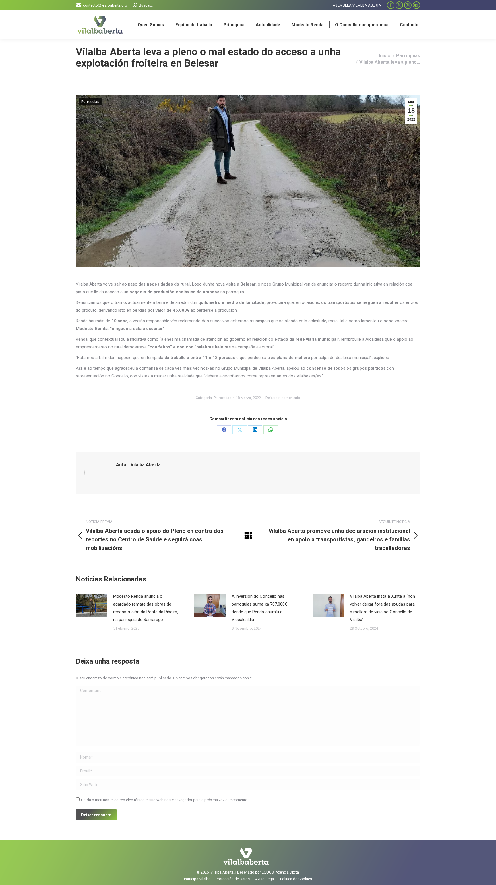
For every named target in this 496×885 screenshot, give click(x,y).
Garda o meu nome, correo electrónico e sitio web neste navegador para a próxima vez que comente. (164, 800)
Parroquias (90, 102)
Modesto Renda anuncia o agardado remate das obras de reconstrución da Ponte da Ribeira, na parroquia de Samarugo (145, 608)
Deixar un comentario (282, 398)
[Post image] (91, 605)
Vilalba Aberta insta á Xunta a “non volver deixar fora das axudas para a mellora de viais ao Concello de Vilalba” (382, 608)
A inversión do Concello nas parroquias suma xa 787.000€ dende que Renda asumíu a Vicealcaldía (259, 608)
